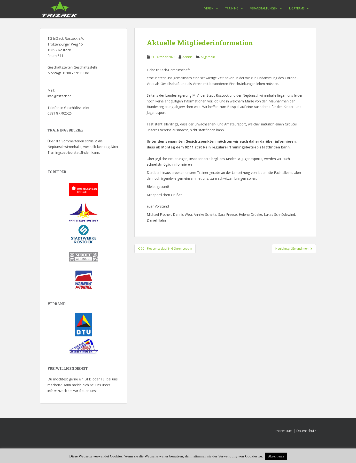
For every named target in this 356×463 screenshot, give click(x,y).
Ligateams (296, 8)
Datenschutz (306, 430)
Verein (209, 8)
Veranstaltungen (264, 8)
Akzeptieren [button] (276, 456)
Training (232, 8)
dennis (187, 57)
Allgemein (208, 57)
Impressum (283, 430)
